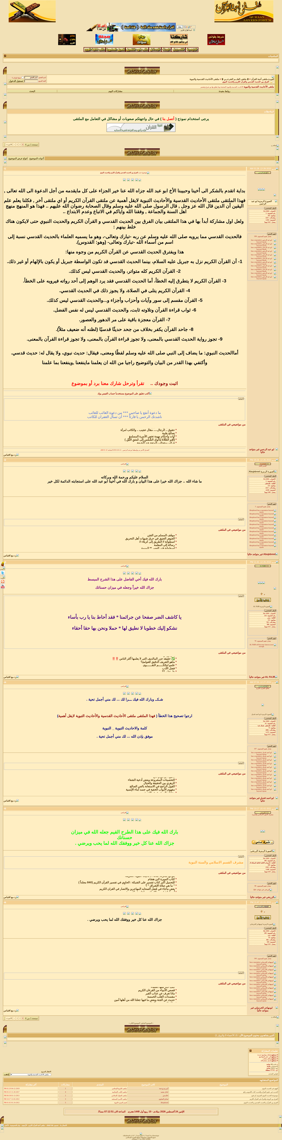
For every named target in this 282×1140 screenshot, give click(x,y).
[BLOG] (2, 583)
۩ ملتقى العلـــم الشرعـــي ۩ (235, 79)
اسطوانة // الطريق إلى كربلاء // (157, 536)
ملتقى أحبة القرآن (259, 79)
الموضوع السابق (146, 1023)
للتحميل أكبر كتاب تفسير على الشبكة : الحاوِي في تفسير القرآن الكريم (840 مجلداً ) (126, 876)
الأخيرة (9, 144)
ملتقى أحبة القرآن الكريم (36, 1125)
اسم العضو (42, 77)
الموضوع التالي (135, 1023)
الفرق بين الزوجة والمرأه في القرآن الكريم (264, 1099)
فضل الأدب (168, 662)
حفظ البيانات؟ (16, 78)
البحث (32, 91)
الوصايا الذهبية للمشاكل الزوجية (156, 545)
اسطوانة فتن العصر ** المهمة (158, 542)
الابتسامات (274, 1066)
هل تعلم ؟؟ (168, 666)
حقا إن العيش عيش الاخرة (160, 787)
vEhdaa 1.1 (136, 1139)
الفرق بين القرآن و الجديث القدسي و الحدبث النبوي (261, 1102)
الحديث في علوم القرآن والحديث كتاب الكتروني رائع (260, 1092)
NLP (143, 1139)
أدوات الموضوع (37, 158)
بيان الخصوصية (15, 1125)
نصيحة (171, 790)
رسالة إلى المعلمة (164, 539)
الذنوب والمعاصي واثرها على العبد (155, 1000)
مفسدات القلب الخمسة (161, 991)
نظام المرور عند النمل (162, 997)
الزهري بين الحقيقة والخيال (159, 777)
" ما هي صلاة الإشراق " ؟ (160, 880)
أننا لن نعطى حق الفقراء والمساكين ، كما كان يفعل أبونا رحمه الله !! (136, 440)
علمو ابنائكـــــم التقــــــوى (159, 659)
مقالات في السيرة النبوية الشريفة (155, 889)
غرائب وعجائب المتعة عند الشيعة (156, 437)
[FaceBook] (2, 566)
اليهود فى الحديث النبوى (270, 1088)
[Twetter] (2, 575)
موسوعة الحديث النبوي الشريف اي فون (264, 1095)
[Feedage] (2, 578)
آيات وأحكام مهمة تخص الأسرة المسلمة (152, 430)
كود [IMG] (274, 1068)
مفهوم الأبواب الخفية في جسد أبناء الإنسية (150, 783)
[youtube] (2, 588)
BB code (273, 1064)
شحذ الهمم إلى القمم (162, 669)
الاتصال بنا (63, 1125)
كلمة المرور (42, 81)
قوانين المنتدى (273, 1074)
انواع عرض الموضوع (18, 158)
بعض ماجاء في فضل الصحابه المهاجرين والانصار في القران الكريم (137, 883)
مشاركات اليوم (115, 91)
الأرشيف (24, 1125)
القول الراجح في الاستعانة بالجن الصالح (152, 780)
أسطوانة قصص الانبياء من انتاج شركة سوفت (149, 886)
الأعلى (6, 1125)
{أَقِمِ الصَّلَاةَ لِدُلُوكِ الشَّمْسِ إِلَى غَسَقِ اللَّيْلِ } (150, 434)
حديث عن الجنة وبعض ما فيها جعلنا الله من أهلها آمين (144, 994)
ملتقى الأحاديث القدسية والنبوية (204, 79)
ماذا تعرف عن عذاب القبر (160, 987)
